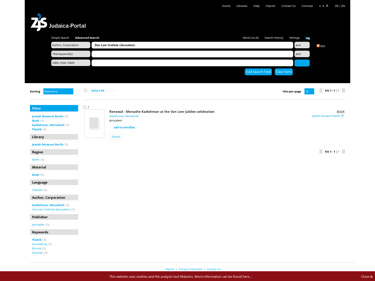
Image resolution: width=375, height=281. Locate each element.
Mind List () (251, 38)
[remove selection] (77, 116)
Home (226, 6)
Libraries (241, 6)
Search (302, 63)
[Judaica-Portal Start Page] (59, 21)
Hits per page (292, 91)
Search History (274, 38)
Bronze (37, 248)
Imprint (270, 6)
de (337, 6)
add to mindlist (124, 127)
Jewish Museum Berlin (326, 116)
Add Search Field (258, 71)
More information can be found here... (223, 276)
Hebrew (37, 190)
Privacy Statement (191, 269)
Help (256, 6)
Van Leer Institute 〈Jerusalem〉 (51, 209)
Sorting (35, 91)
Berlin (36, 159)
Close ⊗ (367, 276)
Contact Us (288, 6)
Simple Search (60, 38)
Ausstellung (40, 244)
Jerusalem (38, 224)
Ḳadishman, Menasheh (124, 116)
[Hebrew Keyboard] (308, 38)
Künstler (38, 253)
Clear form (284, 71)
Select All (97, 90)
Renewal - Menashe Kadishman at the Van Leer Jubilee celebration (162, 111)
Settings (294, 38)
